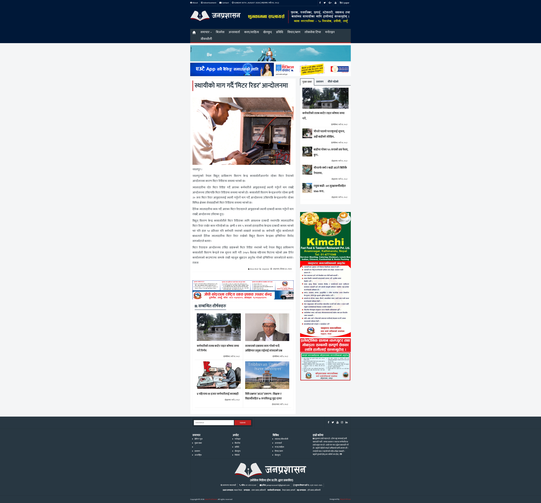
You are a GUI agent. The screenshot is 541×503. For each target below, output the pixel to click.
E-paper (345, 3)
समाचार (205, 32)
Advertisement (209, 3)
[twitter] (333, 423)
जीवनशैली (206, 39)
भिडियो (237, 455)
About (195, 3)
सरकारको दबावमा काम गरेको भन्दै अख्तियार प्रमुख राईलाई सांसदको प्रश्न (263, 348)
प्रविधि (279, 32)
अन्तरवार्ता (234, 32)
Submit (243, 422)
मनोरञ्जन (330, 32)
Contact (225, 3)
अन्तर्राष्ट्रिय (198, 455)
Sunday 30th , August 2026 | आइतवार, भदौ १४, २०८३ (256, 3)
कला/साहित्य (251, 32)
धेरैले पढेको (333, 82)
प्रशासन (319, 82)
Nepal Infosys (345, 499)
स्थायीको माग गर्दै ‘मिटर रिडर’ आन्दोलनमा (241, 85)
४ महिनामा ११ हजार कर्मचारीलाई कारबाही (218, 393)
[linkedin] (346, 423)
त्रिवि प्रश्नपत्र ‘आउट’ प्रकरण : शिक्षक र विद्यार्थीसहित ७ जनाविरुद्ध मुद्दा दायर (263, 396)
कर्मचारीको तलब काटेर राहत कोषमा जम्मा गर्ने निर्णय (218, 348)
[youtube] (337, 423)
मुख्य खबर (307, 82)
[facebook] (328, 423)
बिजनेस (220, 32)
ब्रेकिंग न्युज (198, 439)
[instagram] (342, 423)
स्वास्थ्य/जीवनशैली (281, 439)
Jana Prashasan (211, 499)
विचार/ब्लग (293, 32)
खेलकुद (267, 32)
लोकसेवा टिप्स (313, 32)
